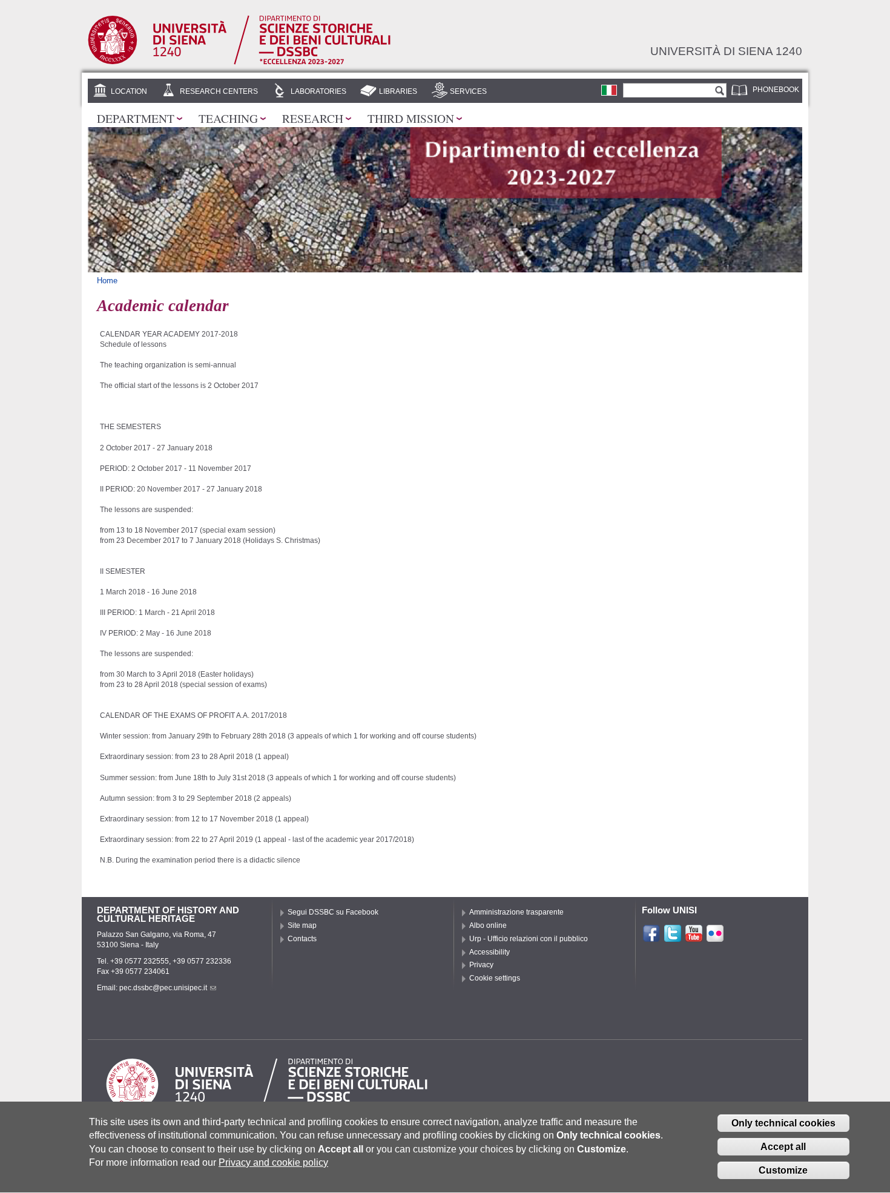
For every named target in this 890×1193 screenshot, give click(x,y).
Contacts (302, 939)
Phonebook (776, 89)
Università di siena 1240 (726, 51)
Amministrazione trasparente (516, 912)
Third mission (411, 118)
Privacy (481, 965)
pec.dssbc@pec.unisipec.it (163, 988)
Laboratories (318, 91)
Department (135, 118)
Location (129, 91)
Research (312, 118)
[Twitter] (672, 937)
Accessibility (489, 952)
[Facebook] (651, 937)
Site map (302, 925)
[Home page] (239, 62)
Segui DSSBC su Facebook (333, 912)
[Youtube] (694, 937)
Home (107, 280)
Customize (783, 1170)
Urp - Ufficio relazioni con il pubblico (528, 939)
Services (468, 91)
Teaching (228, 118)
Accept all (783, 1147)
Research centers (219, 91)
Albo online (488, 925)
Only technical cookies (783, 1123)
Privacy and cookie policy (273, 1162)
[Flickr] (715, 937)
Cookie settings (494, 978)
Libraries (398, 91)
